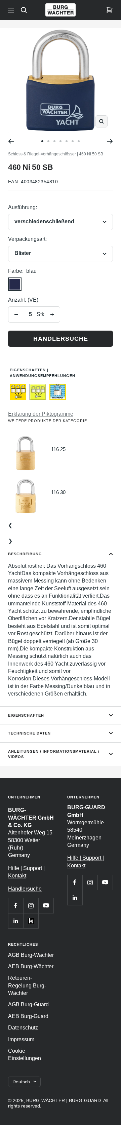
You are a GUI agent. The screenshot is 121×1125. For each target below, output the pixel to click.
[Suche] (24, 10)
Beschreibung (25, 554)
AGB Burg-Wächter (31, 955)
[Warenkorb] (109, 10)
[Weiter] (110, 141)
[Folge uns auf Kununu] (30, 920)
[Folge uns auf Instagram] (30, 905)
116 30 (58, 492)
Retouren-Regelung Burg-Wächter (27, 985)
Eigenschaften (26, 715)
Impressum (21, 1039)
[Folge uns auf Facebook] (15, 905)
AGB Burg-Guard (28, 1004)
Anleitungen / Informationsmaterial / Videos (53, 754)
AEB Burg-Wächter (30, 966)
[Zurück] (11, 141)
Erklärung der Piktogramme (40, 414)
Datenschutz (23, 1027)
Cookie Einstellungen (24, 1054)
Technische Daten (29, 733)
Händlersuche (60, 338)
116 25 (58, 449)
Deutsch (21, 1081)
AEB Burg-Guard (28, 1016)
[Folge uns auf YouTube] (45, 905)
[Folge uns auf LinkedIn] (15, 920)
